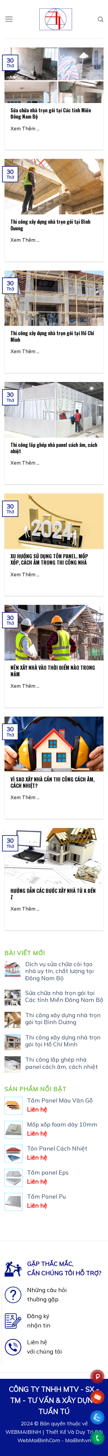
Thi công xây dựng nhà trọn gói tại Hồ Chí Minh (62, 1041)
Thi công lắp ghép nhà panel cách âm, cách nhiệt (61, 1063)
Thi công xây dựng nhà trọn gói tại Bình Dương (62, 1019)
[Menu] (8, 19)
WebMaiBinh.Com (38, 1440)
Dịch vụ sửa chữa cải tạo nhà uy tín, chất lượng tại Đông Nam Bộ (59, 971)
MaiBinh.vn (78, 1440)
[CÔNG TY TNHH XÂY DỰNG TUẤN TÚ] (55, 19)
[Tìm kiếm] (101, 19)
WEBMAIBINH (23, 1431)
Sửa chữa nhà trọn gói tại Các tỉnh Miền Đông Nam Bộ (64, 996)
